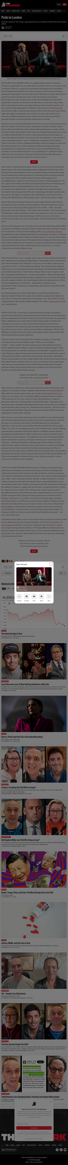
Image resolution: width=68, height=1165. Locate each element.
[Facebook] (26, 596)
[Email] (34, 596)
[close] (51, 564)
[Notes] (41, 596)
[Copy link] (19, 596)
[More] (49, 596)
